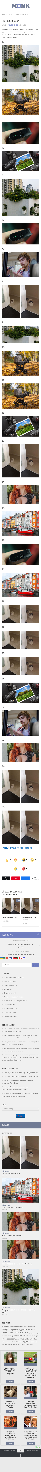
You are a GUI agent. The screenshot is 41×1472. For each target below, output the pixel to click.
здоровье (32, 1328)
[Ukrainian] (1, 954)
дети (17, 1325)
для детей (31, 1325)
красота (12, 1334)
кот (3, 1334)
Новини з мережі (21, 15)
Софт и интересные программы (15, 996)
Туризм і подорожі (10, 1012)
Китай (13, 1322)
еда (8, 1328)
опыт (15, 1337)
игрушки (4, 1331)
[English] (10, 954)
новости (8, 1337)
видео (6, 1324)
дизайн (23, 1325)
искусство (18, 1331)
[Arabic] (4, 954)
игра (37, 1328)
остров (20, 1337)
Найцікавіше (7, 15)
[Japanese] (21, 954)
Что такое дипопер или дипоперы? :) (25, 1068)
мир (26, 1334)
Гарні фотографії (10, 977)
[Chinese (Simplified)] (7, 954)
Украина (24, 1322)
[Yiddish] (24, 954)
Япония (30, 1322)
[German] (15, 954)
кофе (7, 1334)
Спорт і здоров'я (9, 1000)
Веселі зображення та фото (14, 973)
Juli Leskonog (12, 25)
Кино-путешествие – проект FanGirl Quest (17, 1259)
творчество (21, 1340)
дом (4, 1328)
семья (4, 1340)
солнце (11, 1340)
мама (22, 1334)
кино (29, 1331)
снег (7, 1340)
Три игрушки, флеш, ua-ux (11, 1169)
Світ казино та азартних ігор (14, 992)
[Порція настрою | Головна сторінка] (20, 6)
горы (13, 1325)
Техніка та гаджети (10, 1004)
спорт (15, 1340)
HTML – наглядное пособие (12, 1231)
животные (14, 1328)
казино (25, 1331)
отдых (25, 1337)
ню (12, 1337)
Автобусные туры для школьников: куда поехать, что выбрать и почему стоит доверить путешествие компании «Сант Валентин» (20, 1053)
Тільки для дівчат (10, 1008)
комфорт (34, 1331)
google (4, 1322)
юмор (31, 1340)
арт (33, 1322)
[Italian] (18, 954)
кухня (17, 1334)
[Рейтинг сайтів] (20, 1112)
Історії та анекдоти (10, 981)
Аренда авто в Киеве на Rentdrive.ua (24, 1072)
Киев (8, 1322)
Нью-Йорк (18, 1322)
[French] (12, 954)
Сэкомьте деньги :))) (9, 913)
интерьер (10, 1331)
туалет (26, 1340)
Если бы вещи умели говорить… (13, 1203)
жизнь (23, 1328)
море (32, 1334)
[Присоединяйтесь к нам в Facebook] (38, 930)
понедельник (32, 1337)
